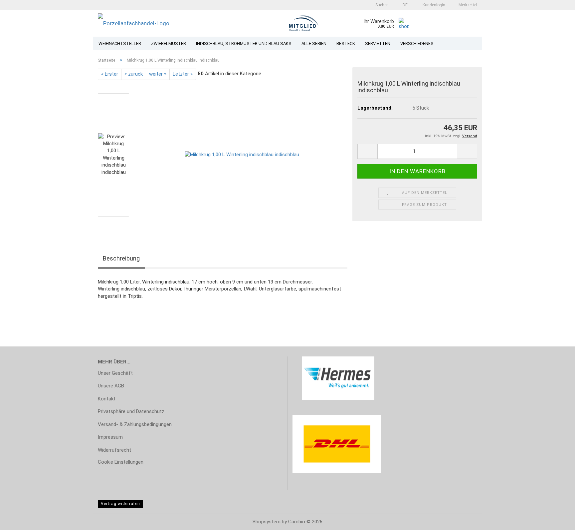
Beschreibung (121, 258)
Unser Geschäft (115, 373)
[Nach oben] (557, 520)
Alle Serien (313, 43)
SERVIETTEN (377, 43)
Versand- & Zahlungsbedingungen (135, 424)
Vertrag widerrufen (120, 503)
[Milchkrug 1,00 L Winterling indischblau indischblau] (242, 155)
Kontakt (106, 399)
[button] (403, 5)
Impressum (110, 437)
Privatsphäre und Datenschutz (131, 411)
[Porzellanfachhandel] (174, 23)
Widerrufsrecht (114, 450)
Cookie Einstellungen (120, 462)
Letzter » (183, 74)
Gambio (296, 522)
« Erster (109, 74)
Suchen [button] (381, 5)
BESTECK (345, 43)
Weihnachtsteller (119, 43)
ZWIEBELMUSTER (168, 43)
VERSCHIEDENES (417, 43)
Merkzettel (467, 5)
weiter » (157, 74)
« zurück (133, 74)
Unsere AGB (111, 386)
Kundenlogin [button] (433, 5)
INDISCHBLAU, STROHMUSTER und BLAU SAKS (243, 43)
